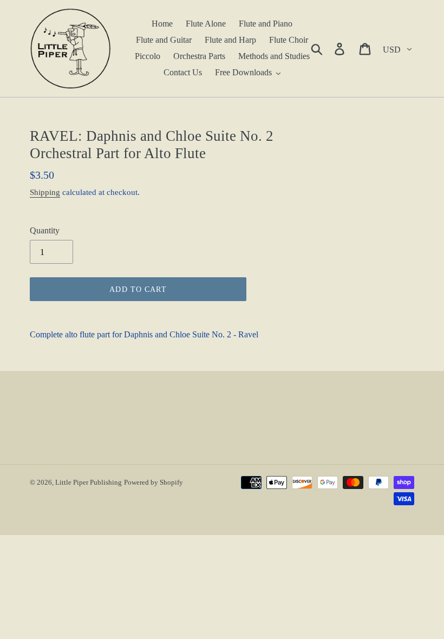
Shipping (45, 192)
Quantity (45, 230)
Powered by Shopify (153, 482)
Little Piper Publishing (88, 482)
